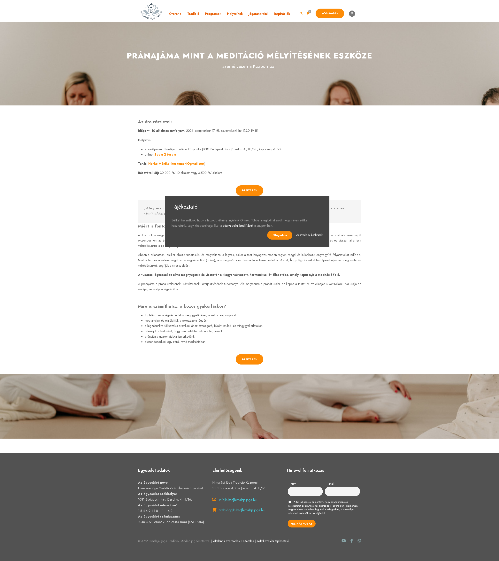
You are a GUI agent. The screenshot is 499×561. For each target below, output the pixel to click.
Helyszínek (235, 13)
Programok (213, 13)
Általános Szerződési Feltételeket (326, 506)
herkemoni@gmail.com (187, 163)
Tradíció (193, 13)
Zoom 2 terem (165, 154)
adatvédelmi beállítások (238, 225)
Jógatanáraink (258, 13)
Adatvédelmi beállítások (309, 235)
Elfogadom (280, 235)
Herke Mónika (158, 163)
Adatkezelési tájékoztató (273, 541)
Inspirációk (282, 13)
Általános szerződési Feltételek (233, 541)
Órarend (175, 13)
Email (331, 484)
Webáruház (330, 13)
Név (293, 484)
